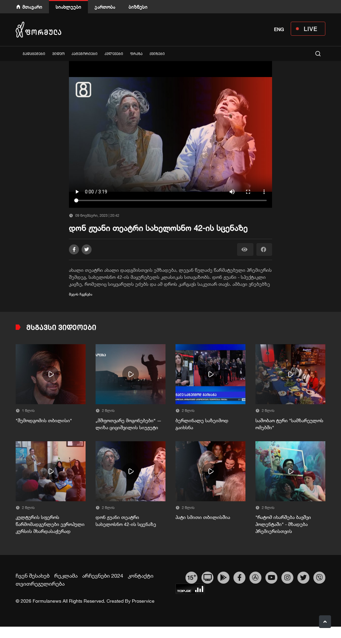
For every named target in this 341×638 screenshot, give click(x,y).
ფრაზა (136, 54)
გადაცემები (34, 54)
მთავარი (32, 7)
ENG (279, 29)
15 (191, 577)
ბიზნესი (138, 7)
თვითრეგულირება (40, 584)
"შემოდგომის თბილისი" (44, 420)
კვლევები (114, 54)
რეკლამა (66, 576)
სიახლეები (68, 7)
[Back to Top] (325, 621)
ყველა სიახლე (15, 53)
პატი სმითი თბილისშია (202, 517)
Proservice (143, 601)
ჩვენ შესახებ (33, 576)
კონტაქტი (141, 576)
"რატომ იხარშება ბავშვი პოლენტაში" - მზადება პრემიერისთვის (283, 524)
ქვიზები (157, 54)
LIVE (310, 28)
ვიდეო (58, 54)
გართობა (105, 7)
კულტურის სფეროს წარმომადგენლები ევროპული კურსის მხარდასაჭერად (50, 524)
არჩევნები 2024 (102, 576)
